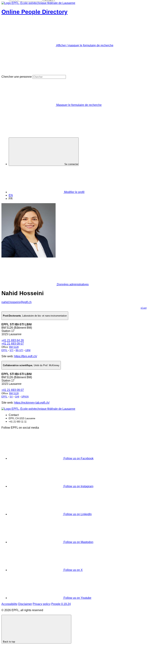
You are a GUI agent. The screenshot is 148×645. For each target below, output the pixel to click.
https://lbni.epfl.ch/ (25, 356)
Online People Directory (34, 12)
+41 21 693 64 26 (12, 340)
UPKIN (25, 396)
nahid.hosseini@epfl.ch (16, 302)
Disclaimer (25, 604)
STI (11, 350)
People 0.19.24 (61, 604)
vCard (144, 308)
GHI (17, 396)
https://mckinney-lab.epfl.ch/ (31, 402)
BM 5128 (14, 347)
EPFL (4, 350)
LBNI (28, 350)
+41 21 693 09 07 (12, 343)
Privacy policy (42, 604)
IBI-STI (19, 350)
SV (11, 396)
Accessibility (9, 604)
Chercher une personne (16, 76)
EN (11, 195)
